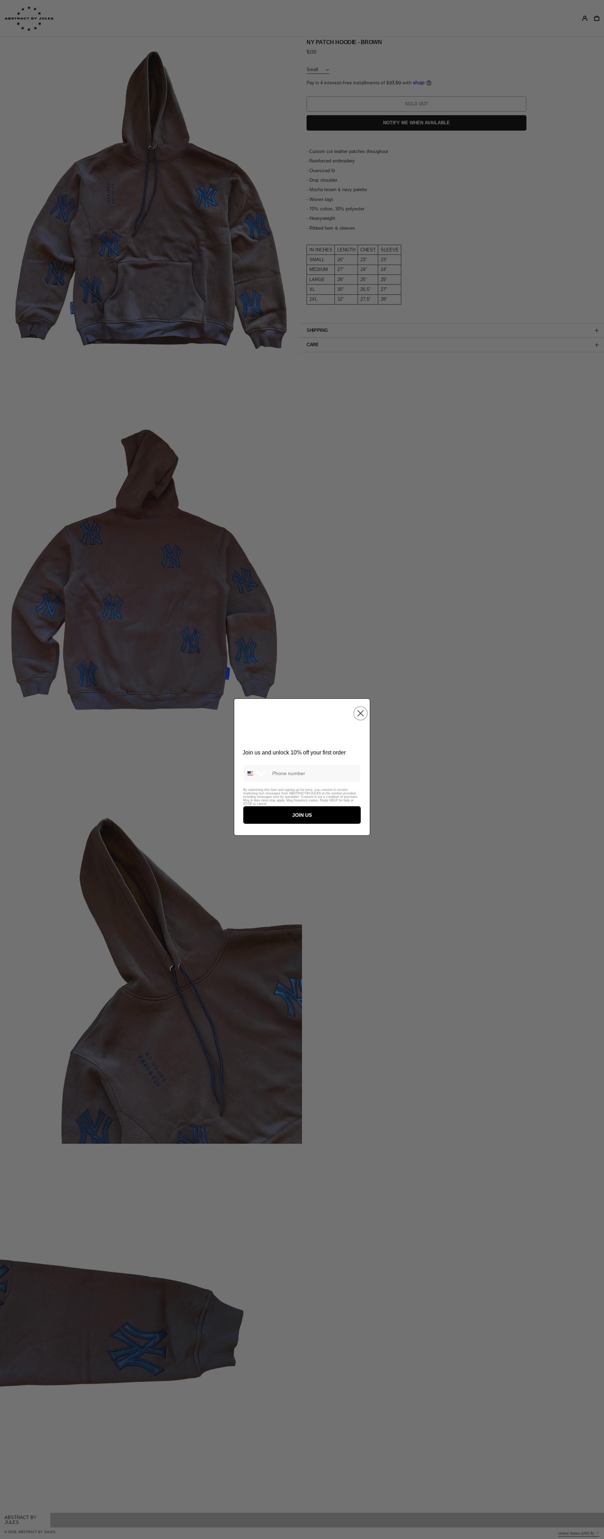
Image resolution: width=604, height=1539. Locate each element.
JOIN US (302, 815)
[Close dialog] (360, 713)
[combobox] (256, 773)
